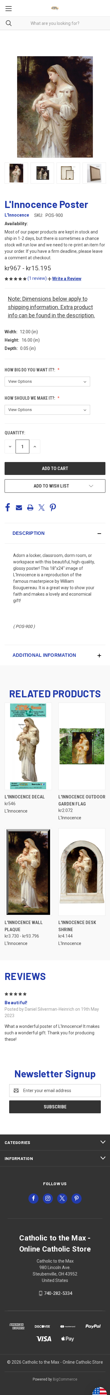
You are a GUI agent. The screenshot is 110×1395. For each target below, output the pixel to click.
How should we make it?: (30, 398)
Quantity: (15, 432)
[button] (64, 278)
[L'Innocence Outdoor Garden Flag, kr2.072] (82, 746)
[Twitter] (41, 507)
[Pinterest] (53, 507)
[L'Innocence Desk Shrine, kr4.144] (82, 872)
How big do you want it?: (30, 369)
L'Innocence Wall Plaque (24, 926)
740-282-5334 (58, 1293)
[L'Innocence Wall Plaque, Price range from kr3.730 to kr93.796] (28, 872)
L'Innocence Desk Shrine (77, 926)
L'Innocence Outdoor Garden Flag (81, 800)
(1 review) (38, 278)
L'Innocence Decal (25, 797)
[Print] (30, 507)
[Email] (19, 507)
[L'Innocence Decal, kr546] (28, 746)
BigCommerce (65, 1379)
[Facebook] (8, 507)
